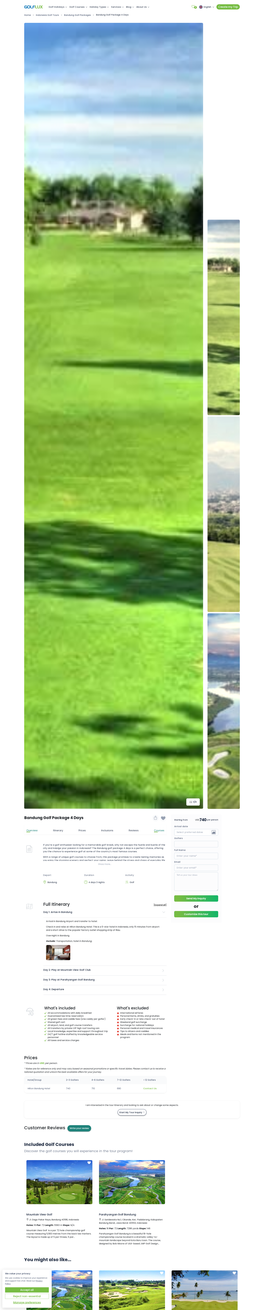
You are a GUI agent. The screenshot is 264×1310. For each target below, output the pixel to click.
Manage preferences (27, 1302)
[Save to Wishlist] (163, 818)
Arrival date (181, 826)
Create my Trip (228, 7)
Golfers (178, 838)
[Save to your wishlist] (89, 1162)
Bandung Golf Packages (77, 15)
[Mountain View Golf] (59, 1182)
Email (177, 862)
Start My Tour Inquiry (131, 1112)
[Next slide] (197, 416)
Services (116, 7)
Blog (128, 7)
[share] (155, 818)
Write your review (79, 1128)
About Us (141, 7)
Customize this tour (196, 914)
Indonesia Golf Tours (47, 15)
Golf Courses (77, 7)
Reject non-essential (27, 1296)
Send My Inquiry (196, 898)
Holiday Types (98, 7)
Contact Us (150, 1088)
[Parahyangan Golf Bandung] (132, 1182)
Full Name (180, 850)
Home (27, 15)
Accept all (27, 1290)
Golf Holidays (56, 7)
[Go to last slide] (30, 416)
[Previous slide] (224, 29)
